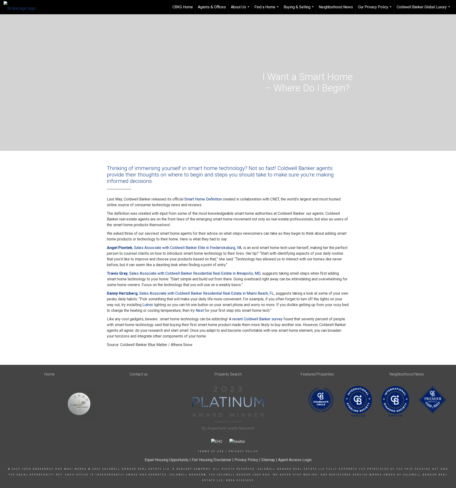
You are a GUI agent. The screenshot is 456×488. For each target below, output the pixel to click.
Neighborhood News (336, 7)
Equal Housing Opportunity (167, 460)
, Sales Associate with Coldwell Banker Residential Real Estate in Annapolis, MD (183, 273)
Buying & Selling (299, 9)
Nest (200, 310)
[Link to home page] (22, 7)
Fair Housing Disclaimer (211, 460)
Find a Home (267, 9)
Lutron (147, 305)
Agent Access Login (295, 460)
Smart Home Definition (203, 199)
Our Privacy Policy (375, 9)
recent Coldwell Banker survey (257, 319)
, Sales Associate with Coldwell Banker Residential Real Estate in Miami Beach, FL (190, 293)
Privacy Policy (243, 451)
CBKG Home (182, 7)
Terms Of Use (211, 451)
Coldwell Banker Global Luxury (424, 9)
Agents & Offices (212, 7)
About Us (241, 9)
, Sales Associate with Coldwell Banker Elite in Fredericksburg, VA (174, 247)
